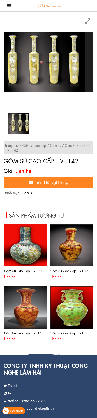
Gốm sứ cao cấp (34, 145)
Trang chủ (12, 145)
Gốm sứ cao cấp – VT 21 (23, 270)
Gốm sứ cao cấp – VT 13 (69, 270)
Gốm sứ (55, 145)
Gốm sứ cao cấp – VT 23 (69, 332)
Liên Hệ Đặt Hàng (51, 182)
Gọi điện (16, 411)
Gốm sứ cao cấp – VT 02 (23, 332)
